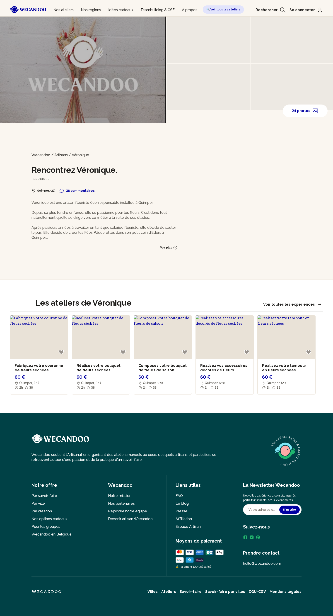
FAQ (179, 496)
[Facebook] (245, 537)
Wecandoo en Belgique (51, 534)
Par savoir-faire (44, 496)
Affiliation (184, 519)
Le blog (182, 503)
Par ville (38, 503)
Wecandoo (40, 155)
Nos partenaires (121, 503)
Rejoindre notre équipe (127, 511)
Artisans (61, 155)
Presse (181, 511)
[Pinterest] (258, 537)
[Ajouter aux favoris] (61, 352)
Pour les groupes (45, 526)
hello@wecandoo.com (262, 563)
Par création (41, 511)
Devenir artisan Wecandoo (130, 519)
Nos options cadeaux (49, 519)
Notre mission (119, 496)
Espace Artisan (188, 526)
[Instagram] (251, 537)
